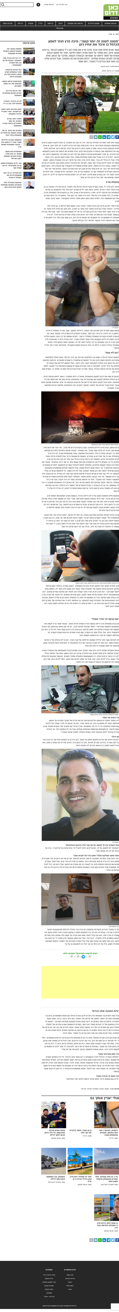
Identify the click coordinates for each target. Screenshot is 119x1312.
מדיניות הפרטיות (70, 1278)
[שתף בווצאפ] (100, 137)
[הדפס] (91, 137)
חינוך (60, 23)
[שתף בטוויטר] (113, 137)
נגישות (70, 1282)
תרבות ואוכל (7, 23)
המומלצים (49, 1293)
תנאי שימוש (70, 1275)
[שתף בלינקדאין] (104, 137)
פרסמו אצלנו (49, 4)
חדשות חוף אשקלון (75, 23)
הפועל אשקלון (49, 1289)
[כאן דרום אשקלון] (107, 10)
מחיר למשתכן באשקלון (49, 1282)
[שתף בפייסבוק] (38, 4)
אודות (70, 1289)
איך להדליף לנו (61, 4)
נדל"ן (40, 23)
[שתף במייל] (96, 137)
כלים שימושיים (70, 1270)
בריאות (50, 23)
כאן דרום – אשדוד (49, 1296)
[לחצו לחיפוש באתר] (2, 4)
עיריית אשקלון (49, 1278)
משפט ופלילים (93, 23)
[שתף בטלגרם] (108, 137)
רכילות (20, 23)
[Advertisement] (80, 982)
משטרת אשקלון (49, 1285)
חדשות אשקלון (110, 23)
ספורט (30, 23)
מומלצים (49, 1270)
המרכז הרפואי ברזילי (49, 1275)
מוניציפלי (59, 28)
